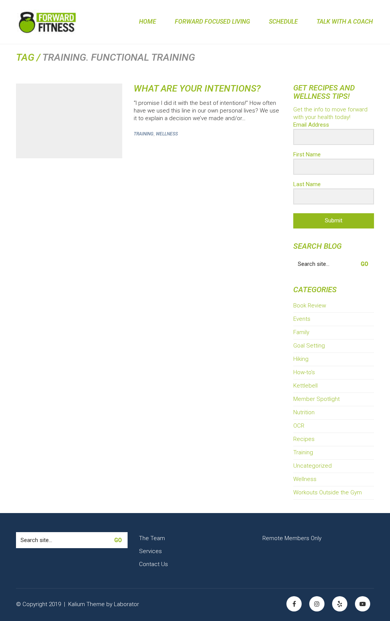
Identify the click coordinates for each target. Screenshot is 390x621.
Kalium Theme (86, 604)
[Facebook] (294, 603)
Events (301, 318)
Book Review (309, 305)
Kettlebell (305, 385)
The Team (152, 538)
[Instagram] (316, 603)
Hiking (300, 359)
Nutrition (304, 412)
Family (301, 332)
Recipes (304, 439)
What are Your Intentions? (197, 88)
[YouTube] (362, 603)
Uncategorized (312, 465)
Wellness (167, 134)
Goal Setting (309, 345)
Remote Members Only (291, 538)
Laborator (126, 604)
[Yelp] (339, 603)
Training (143, 134)
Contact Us (153, 564)
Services (150, 551)
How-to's (304, 372)
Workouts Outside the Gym (327, 492)
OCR (298, 425)
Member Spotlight (316, 399)
